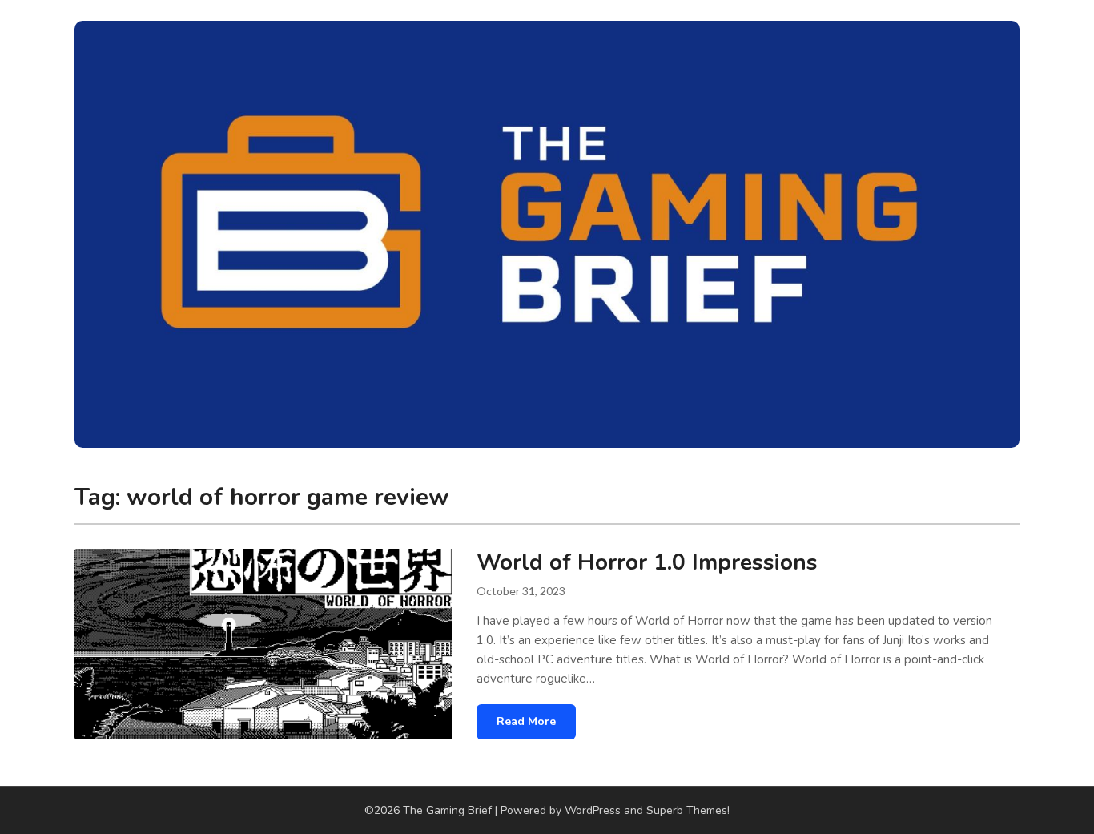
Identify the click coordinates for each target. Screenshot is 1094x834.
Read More (526, 721)
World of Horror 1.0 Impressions (647, 562)
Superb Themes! (688, 810)
